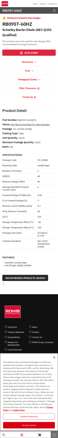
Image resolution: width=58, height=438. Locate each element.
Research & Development (14, 343)
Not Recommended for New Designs (30, 124)
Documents (28, 61)
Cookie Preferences (29, 416)
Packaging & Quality (28, 79)
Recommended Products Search (25, 278)
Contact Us (52, 4)
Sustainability (14, 337)
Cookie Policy (19, 410)
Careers (43, 4)
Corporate (12, 327)
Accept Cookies (29, 425)
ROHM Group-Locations (42, 342)
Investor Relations (16, 332)
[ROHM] (5, 3)
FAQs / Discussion (28, 88)
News (35, 4)
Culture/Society (15, 349)
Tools (28, 70)
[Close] (54, 357)
